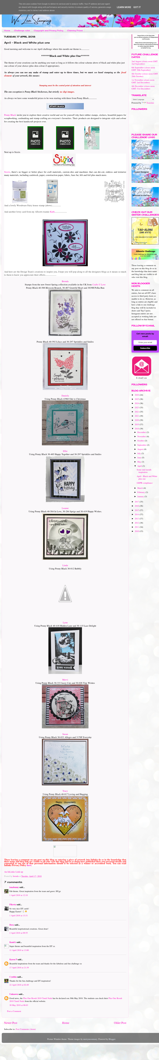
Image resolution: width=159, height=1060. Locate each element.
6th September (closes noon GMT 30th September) (143, 68)
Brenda (65, 281)
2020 (137, 420)
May (139, 461)
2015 (137, 510)
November (142, 436)
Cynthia (13, 976)
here (29, 865)
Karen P (13, 959)
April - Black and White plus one (147, 477)
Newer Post (10, 1023)
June (139, 457)
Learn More (124, 7)
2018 (137, 428)
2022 (137, 411)
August (140, 449)
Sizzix (7, 171)
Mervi (65, 679)
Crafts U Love (99, 284)
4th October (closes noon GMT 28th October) (145, 75)
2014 (137, 514)
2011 (137, 527)
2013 (137, 518)
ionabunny (14, 887)
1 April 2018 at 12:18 (18, 895)
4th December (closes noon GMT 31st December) (143, 87)
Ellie (65, 451)
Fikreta (12, 904)
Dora (11, 924)
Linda (65, 565)
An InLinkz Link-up (13, 871)
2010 (137, 531)
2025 (137, 399)
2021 (137, 415)
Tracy (65, 790)
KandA (12, 942)
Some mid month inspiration (144, 471)
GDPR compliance (145, 482)
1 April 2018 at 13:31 (18, 915)
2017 (137, 501)
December (142, 432)
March (140, 488)
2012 (137, 522)
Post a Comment (14, 1011)
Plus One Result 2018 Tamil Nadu (37, 998)
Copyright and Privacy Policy (48, 30)
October (141, 440)
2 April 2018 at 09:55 (18, 932)
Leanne (65, 508)
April (139, 465)
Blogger (112, 1039)
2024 (137, 403)
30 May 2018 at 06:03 (18, 1005)
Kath (52, 211)
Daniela (65, 395)
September (142, 444)
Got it (137, 7)
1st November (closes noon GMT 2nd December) (143, 81)
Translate (150, 102)
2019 (137, 424)
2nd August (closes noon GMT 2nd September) (145, 62)
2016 (137, 505)
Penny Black (10, 114)
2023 (137, 407)
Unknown (13, 994)
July (139, 453)
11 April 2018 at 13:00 (19, 950)
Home (7, 30)
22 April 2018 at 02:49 (19, 984)
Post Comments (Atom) (26, 1029)
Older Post (120, 1023)
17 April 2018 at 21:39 (19, 967)
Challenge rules (22, 30)
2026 (137, 394)
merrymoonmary (90, 1039)
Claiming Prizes (75, 30)
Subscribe (145, 348)
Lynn (65, 622)
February (141, 492)
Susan (65, 734)
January (140, 496)
